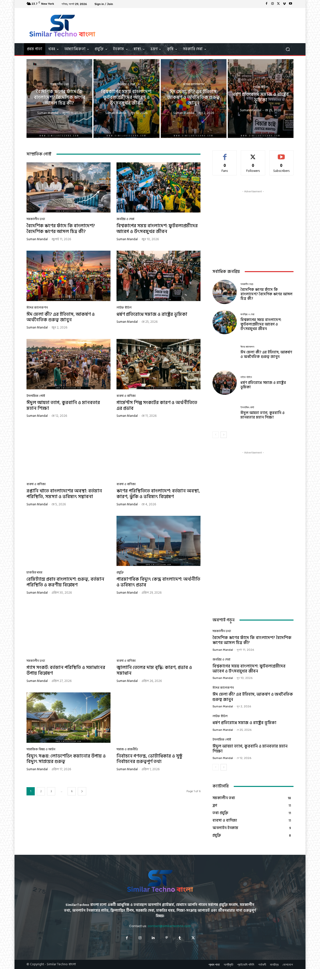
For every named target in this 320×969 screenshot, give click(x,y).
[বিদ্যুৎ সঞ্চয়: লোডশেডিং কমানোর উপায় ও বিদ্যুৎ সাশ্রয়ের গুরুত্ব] (68, 717)
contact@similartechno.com (169, 926)
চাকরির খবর (34, 572)
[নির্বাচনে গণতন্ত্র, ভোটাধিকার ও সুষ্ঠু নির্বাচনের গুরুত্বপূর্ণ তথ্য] (158, 717)
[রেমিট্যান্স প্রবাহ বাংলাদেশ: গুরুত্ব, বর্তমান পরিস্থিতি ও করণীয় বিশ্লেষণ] (68, 541)
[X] (279, 4)
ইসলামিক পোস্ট (35, 396)
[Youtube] (291, 4)
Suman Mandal (37, 239)
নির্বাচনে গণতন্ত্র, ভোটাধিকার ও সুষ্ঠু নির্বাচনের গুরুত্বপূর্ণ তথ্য (149, 759)
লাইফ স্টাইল (260, 87)
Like (225, 154)
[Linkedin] (153, 938)
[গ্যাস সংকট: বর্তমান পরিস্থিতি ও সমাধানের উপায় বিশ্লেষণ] (68, 629)
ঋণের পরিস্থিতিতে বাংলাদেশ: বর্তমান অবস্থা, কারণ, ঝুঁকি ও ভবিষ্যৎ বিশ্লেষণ (158, 494)
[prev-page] (215, 434)
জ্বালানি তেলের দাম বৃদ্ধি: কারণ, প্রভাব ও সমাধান (154, 670)
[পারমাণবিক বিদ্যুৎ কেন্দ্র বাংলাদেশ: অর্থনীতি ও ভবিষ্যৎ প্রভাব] (158, 541)
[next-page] (82, 791)
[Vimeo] (285, 4)
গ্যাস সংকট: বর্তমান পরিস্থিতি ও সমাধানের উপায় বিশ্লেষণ (65, 670)
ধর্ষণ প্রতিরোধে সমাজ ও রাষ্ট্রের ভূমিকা (151, 314)
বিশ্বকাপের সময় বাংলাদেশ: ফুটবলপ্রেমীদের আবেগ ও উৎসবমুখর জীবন (157, 228)
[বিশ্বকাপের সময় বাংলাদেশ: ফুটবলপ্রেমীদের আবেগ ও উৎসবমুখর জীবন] (126, 98)
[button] (288, 49)
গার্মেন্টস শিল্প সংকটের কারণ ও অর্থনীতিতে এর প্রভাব (156, 405)
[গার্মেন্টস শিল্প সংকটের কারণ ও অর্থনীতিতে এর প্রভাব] (158, 364)
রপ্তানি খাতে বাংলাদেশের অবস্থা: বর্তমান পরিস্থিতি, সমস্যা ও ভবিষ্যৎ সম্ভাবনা (64, 494)
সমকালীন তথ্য (59, 84)
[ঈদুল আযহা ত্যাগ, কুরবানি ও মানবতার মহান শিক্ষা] (68, 364)
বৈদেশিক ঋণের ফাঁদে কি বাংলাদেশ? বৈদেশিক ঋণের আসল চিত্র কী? (60, 228)
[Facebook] (267, 4)
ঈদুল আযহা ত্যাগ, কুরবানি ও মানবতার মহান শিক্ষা (63, 405)
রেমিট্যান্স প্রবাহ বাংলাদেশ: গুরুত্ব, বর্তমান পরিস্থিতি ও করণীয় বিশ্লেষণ (65, 582)
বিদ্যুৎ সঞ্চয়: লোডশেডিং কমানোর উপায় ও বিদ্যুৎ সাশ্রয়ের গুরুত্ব (66, 759)
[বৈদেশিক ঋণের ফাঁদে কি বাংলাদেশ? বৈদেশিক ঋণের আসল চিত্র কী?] (59, 98)
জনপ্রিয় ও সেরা (126, 84)
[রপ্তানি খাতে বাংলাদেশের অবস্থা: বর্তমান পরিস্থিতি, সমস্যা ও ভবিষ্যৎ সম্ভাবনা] (68, 452)
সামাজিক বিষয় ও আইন (40, 749)
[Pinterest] (167, 938)
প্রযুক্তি (120, 572)
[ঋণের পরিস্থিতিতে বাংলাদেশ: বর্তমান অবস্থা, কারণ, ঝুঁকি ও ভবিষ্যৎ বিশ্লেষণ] (158, 452)
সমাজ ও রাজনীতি (127, 749)
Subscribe (281, 154)
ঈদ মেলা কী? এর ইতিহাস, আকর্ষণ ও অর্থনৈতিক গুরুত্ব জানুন (60, 317)
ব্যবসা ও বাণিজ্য (126, 396)
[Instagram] (273, 4)
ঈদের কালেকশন (193, 84)
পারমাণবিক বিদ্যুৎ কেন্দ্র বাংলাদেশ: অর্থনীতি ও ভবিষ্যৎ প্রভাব (158, 582)
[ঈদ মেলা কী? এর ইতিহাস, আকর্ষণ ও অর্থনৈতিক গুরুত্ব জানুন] (193, 98)
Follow (253, 154)
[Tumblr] (180, 938)
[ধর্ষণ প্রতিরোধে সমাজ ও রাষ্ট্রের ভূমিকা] (261, 98)
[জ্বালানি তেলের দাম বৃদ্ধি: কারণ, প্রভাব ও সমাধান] (158, 629)
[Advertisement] (202, 25)
